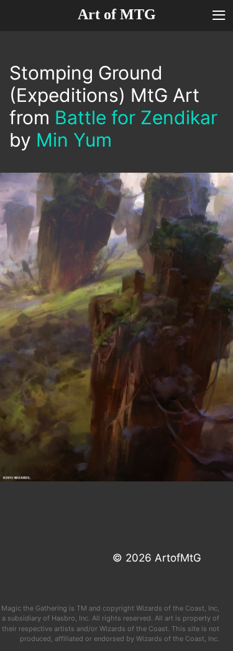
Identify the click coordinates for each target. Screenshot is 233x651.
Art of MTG (117, 14)
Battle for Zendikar (136, 117)
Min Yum (74, 140)
